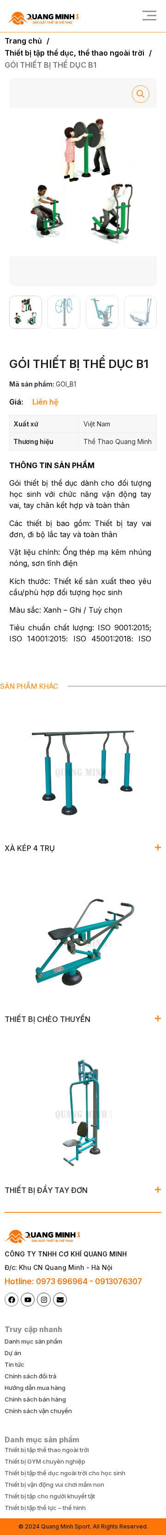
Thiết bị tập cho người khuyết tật (50, 1496)
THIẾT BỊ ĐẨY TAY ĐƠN (46, 1190)
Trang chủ (23, 40)
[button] (146, 16)
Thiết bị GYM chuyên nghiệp (45, 1461)
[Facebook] (11, 1300)
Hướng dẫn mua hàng (35, 1387)
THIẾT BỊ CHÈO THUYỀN (47, 1019)
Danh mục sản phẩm (33, 1341)
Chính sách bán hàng (35, 1399)
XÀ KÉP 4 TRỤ (30, 848)
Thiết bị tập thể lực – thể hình (45, 1507)
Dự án (13, 1353)
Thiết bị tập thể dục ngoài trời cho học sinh (65, 1473)
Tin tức (14, 1364)
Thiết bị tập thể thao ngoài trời (47, 1449)
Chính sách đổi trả (30, 1376)
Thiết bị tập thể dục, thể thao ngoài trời (74, 52)
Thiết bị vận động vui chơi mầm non (54, 1484)
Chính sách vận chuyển (38, 1410)
